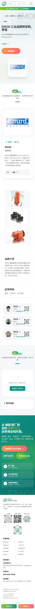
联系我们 (21, 554)
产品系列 (5, 44)
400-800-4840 (9, 574)
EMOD (20, 16)
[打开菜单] (31, 3)
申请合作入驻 (24, 456)
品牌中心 (13, 16)
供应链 (5, 554)
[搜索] (23, 3)
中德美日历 (21, 548)
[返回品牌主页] (17, 67)
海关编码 (6, 548)
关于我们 (21, 551)
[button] (27, 309)
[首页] (4, 3)
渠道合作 (6, 545)
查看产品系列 (8, 456)
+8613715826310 (19, 337)
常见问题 (6, 551)
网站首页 (6, 542)
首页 (7, 16)
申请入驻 (9, 606)
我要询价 (26, 606)
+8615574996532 (19, 324)
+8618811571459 (19, 311)
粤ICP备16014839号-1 (8, 596)
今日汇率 (21, 545)
